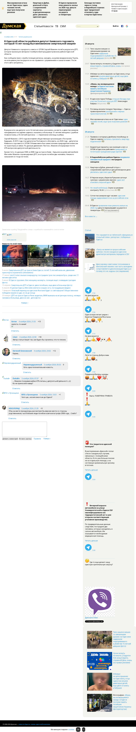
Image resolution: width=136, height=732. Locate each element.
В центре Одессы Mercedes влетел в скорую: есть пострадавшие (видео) (40, 288)
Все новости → (91, 216)
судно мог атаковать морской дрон (107, 181)
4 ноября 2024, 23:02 (42, 351)
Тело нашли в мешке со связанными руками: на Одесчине (100, 51)
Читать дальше (91, 470)
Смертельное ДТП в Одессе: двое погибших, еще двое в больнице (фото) (41, 285)
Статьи (38, 26)
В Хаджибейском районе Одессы (105, 157)
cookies (71, 729)
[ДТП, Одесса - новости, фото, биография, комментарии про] (4, 234)
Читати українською (25, 37)
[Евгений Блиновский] (6, 355)
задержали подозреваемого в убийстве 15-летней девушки (103, 55)
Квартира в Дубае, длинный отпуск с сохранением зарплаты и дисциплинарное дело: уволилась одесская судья (41, 10)
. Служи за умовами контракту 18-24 (106, 189)
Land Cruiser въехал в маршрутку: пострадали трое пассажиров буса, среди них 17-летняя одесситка (40, 276)
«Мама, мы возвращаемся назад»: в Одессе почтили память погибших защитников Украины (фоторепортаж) (122, 702)
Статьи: (88, 230)
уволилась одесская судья (101, 172)
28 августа (89, 132)
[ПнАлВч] (6, 378)
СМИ (63, 26)
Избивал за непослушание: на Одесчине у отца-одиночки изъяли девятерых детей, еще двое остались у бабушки (121, 681)
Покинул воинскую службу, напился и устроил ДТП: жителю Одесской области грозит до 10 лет (66, 262)
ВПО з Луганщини (29, 394)
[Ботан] (5, 320)
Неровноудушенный (32, 364)
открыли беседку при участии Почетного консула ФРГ (110, 100)
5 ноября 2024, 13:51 (48, 394)
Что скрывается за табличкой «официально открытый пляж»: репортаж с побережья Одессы (114, 237)
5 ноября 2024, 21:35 (30, 408)
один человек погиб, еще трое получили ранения (109, 120)
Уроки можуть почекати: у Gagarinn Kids (107, 63)
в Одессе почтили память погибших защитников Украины (102, 88)
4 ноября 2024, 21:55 (27, 321)
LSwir (15, 337)
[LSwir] (6, 341)
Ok (78, 729)
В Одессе (94, 205)
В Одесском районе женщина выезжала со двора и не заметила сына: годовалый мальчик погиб (39, 262)
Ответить (15, 331)
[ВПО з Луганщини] (10, 393)
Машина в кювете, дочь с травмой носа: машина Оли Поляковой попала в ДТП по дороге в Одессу (13, 262)
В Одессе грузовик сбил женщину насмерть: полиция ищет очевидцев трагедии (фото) (39, 281)
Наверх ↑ (25, 303)
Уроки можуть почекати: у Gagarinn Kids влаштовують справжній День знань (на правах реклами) (122, 658)
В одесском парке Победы (101, 99)
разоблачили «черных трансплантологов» (107, 112)
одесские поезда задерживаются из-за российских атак (109, 196)
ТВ (56, 26)
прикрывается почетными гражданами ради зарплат (108, 150)
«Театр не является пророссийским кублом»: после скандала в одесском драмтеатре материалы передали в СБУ (112, 251)
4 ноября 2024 (8, 37)
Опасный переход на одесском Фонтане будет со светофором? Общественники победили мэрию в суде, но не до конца (40, 291)
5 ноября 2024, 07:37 (30, 378)
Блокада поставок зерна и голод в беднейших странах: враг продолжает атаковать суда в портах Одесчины (94, 9)
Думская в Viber (91, 617)
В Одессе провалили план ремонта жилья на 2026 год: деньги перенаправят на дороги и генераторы (68, 9)
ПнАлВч (16, 378)
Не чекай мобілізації (98, 188)
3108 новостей (11, 240)
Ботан (14, 321)
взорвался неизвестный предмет (110, 158)
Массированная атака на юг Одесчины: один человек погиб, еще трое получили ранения (17, 7)
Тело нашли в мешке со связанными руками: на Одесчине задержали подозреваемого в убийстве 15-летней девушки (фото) (122, 639)
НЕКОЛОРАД (14, 408)
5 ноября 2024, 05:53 (52, 364)
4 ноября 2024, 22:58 (27, 337)
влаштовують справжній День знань (105, 66)
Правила (37, 438)
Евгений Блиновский (22, 351)
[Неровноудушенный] (11, 363)
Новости (48, 26)
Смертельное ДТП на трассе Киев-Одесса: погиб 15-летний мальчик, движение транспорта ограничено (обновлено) (38, 271)
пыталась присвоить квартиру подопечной (109, 140)
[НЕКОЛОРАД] (4, 409)
